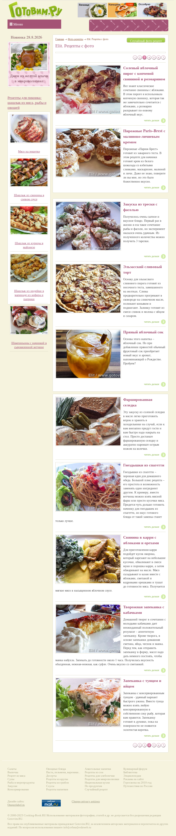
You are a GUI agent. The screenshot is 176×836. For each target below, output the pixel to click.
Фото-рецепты (75, 39)
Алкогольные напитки (98, 768)
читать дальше (151, 120)
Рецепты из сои (94, 772)
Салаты (12, 768)
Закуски (12, 786)
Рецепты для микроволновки (102, 779)
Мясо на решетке (29, 151)
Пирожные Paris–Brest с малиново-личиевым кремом (144, 136)
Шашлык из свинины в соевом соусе (29, 197)
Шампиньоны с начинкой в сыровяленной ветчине (29, 345)
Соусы (50, 786)
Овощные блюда (56, 768)
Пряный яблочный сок (143, 332)
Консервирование (18, 789)
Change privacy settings (86, 801)
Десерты (51, 775)
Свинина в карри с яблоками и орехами (141, 539)
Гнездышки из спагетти (143, 465)
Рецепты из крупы (57, 779)
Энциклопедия (132, 775)
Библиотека (130, 772)
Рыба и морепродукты (21, 782)
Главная (59, 39)
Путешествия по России (137, 786)
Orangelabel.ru (16, 804)
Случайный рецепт (96, 789)
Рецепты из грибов (57, 782)
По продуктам (93, 786)
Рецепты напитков (57, 789)
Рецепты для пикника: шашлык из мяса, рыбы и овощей (27, 102)
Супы (11, 779)
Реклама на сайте (133, 779)
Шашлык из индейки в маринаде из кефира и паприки (29, 295)
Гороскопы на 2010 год (137, 782)
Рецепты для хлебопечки (100, 775)
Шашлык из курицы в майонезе (29, 245)
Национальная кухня (97, 782)
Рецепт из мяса (16, 775)
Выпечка (13, 772)
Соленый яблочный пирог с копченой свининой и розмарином (144, 73)
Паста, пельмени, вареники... (63, 772)
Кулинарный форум (135, 768)
